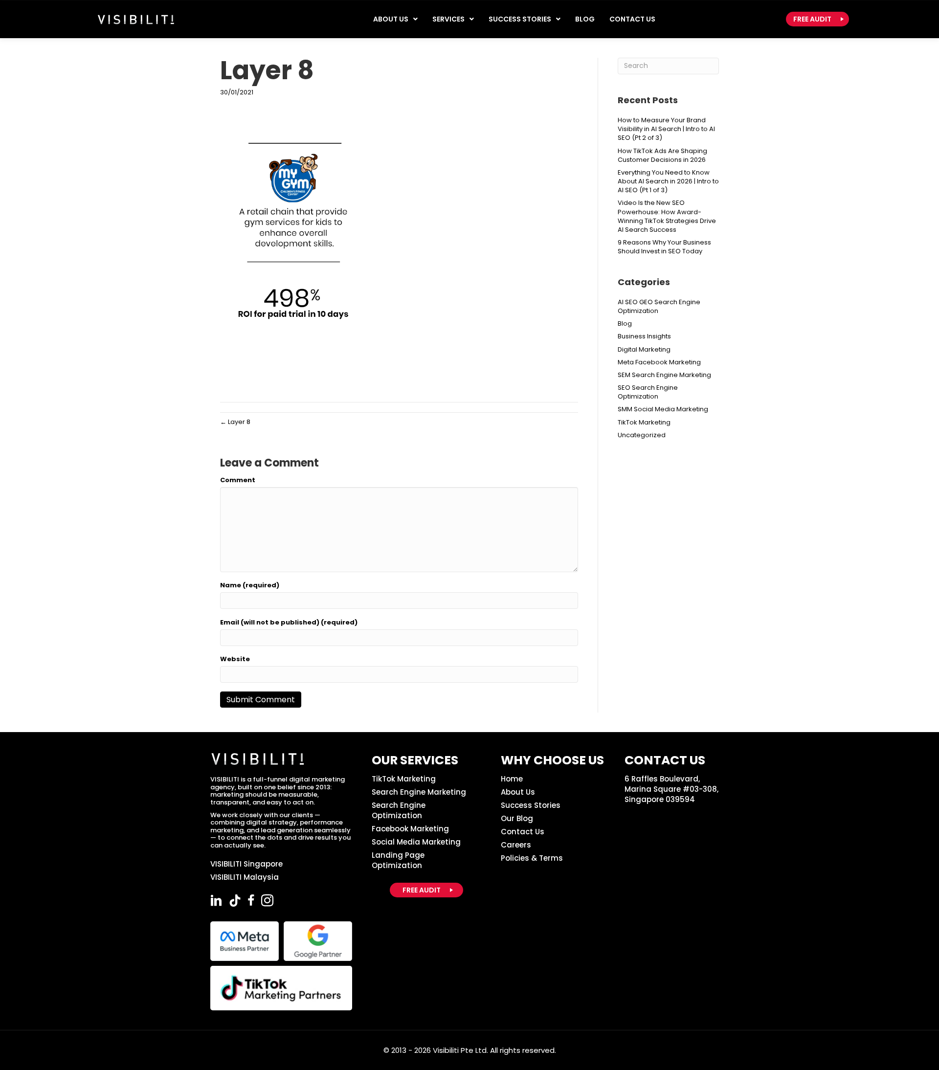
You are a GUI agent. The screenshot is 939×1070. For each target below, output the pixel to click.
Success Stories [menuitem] (530, 805)
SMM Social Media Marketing (663, 409)
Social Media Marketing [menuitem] (416, 842)
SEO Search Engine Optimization (648, 392)
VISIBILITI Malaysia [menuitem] (244, 877)
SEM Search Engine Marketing (664, 374)
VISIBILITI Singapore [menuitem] (246, 864)
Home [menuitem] (512, 779)
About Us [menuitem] (518, 792)
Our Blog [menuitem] (517, 818)
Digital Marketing (644, 349)
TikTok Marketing (644, 422)
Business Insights (644, 336)
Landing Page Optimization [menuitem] (398, 860)
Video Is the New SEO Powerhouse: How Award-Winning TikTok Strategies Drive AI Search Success (667, 216)
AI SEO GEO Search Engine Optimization (659, 306)
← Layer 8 (235, 421)
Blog (625, 323)
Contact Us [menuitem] (522, 831)
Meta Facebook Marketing (659, 362)
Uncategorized (642, 435)
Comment (237, 480)
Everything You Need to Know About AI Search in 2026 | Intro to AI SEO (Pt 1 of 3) (668, 181)
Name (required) (249, 585)
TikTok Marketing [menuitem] (404, 779)
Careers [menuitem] (516, 845)
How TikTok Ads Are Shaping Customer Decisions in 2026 (662, 155)
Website (235, 659)
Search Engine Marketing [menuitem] (419, 792)
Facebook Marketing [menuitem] (410, 829)
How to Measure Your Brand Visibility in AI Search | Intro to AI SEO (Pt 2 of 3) (666, 128)
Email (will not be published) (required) (289, 622)
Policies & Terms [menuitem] (532, 858)
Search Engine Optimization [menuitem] (398, 810)
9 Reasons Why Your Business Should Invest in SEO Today (664, 247)
